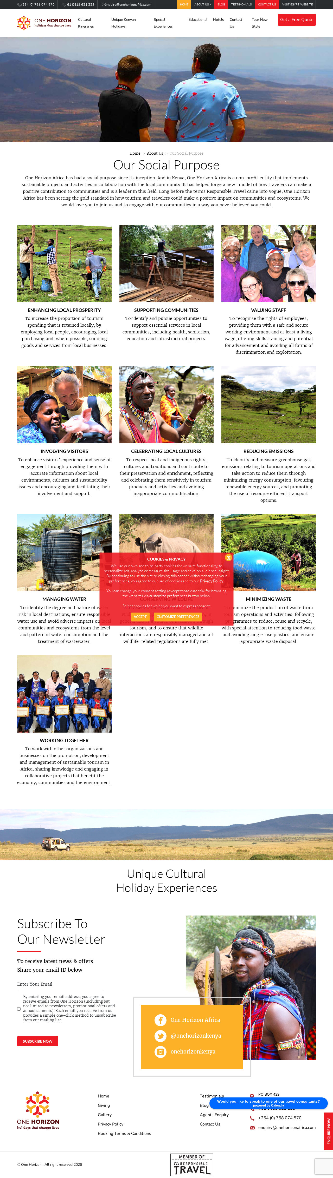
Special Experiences (163, 23)
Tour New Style (260, 23)
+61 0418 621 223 (79, 4)
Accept (140, 617)
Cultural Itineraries (86, 23)
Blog (221, 4)
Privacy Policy (110, 1124)
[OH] (44, 23)
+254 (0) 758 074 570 (37, 4)
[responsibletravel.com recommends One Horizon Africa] (191, 1164)
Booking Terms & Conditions (124, 1133)
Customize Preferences (178, 617)
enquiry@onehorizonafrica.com (128, 4)
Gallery (105, 1115)
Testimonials (241, 4)
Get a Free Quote (296, 20)
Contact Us (267, 4)
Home (184, 4)
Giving (104, 1105)
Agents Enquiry (214, 1115)
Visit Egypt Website (297, 4)
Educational (198, 19)
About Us (201, 4)
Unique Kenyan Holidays (123, 23)
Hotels (218, 19)
